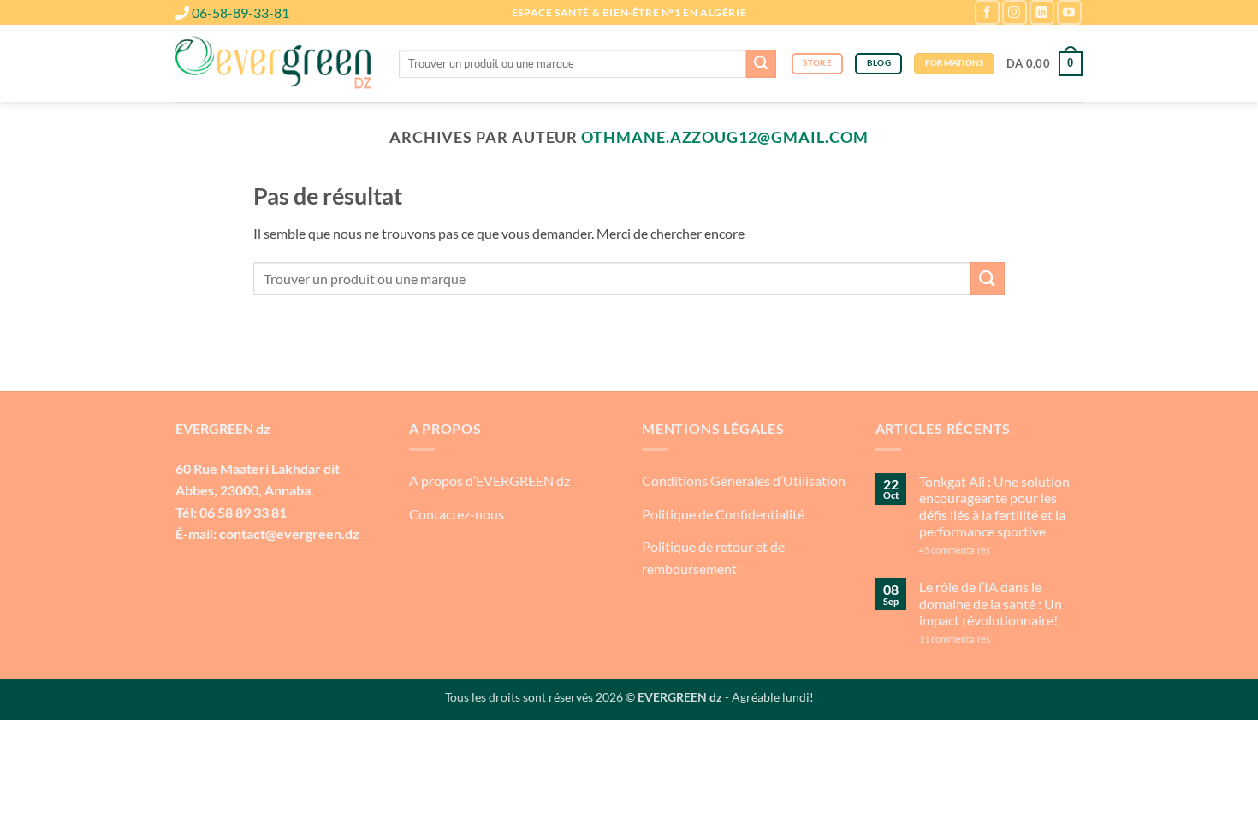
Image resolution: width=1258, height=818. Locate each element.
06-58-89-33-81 (240, 12)
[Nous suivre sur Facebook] (987, 12)
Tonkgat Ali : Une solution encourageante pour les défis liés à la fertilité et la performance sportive (994, 506)
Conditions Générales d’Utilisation (744, 480)
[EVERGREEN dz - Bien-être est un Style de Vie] (274, 64)
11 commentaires (988, 638)
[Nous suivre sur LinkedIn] (1042, 12)
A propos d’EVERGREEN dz (489, 480)
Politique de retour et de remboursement (713, 557)
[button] (1044, 64)
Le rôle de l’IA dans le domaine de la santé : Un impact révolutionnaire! (990, 602)
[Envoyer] (760, 64)
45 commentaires (985, 549)
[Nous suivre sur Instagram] (1014, 12)
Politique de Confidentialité (723, 514)
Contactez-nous (456, 514)
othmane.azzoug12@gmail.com (725, 136)
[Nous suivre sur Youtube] (1069, 12)
